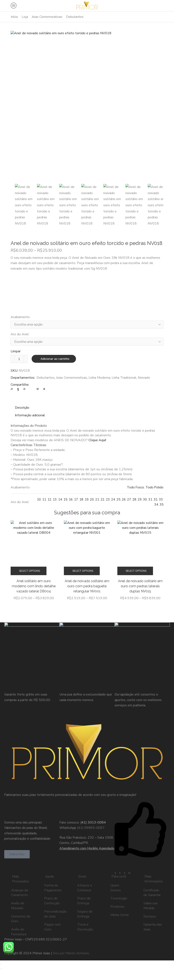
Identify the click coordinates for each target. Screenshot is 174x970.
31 (150, 499)
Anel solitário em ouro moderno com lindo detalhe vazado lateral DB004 (34, 586)
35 (161, 504)
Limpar (16, 351)
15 (65, 499)
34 (156, 504)
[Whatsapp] (124, 873)
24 (113, 499)
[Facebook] (115, 873)
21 (97, 499)
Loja (25, 16)
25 (118, 499)
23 (108, 499)
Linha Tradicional (124, 377)
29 (140, 499)
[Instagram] (120, 873)
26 (124, 499)
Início (14, 16)
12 (49, 499)
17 (76, 499)
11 (44, 499)
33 (161, 499)
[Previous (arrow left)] (0, 968)
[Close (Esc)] (0, 963)
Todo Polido (154, 487)
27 (129, 499)
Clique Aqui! (97, 440)
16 (71, 499)
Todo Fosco (135, 487)
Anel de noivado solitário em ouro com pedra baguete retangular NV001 (87, 586)
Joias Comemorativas (47, 16)
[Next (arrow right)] (2, 968)
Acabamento (20, 317)
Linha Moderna (99, 377)
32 (155, 499)
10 (39, 499)
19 (86, 499)
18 (81, 499)
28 (134, 499)
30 (145, 499)
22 (102, 499)
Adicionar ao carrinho (55, 359)
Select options (29, 571)
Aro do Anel (20, 334)
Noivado (144, 377)
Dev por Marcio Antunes (71, 953)
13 (55, 499)
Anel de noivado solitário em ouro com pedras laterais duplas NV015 (140, 586)
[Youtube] (129, 873)
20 (92, 499)
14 (60, 499)
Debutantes (75, 16)
